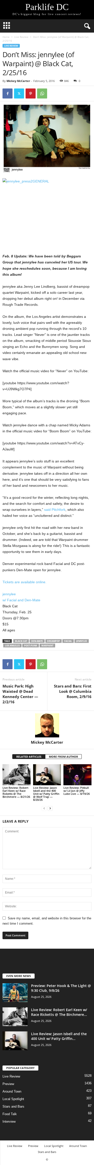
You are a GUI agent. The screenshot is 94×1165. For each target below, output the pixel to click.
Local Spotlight (13, 1099)
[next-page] (50, 808)
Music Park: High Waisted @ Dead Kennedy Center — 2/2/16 (20, 694)
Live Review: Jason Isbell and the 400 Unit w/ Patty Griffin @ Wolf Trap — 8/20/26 (46, 794)
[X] (19, 93)
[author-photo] (47, 725)
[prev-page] (44, 808)
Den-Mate (37, 641)
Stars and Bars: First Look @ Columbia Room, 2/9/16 (72, 691)
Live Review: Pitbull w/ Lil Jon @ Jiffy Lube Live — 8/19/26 (76, 791)
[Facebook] (8, 93)
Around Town (12, 1091)
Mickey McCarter (18, 81)
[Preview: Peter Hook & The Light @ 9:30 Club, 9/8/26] (15, 992)
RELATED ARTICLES (28, 756)
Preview (8, 1084)
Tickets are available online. (24, 582)
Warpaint (47, 645)
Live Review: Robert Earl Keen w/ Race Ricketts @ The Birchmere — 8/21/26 (16, 792)
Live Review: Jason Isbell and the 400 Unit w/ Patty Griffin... (59, 1036)
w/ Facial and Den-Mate (21, 600)
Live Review (21, 37)
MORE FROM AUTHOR (63, 756)
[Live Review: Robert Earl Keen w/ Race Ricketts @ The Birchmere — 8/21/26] (17, 774)
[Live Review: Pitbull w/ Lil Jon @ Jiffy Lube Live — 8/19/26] (77, 774)
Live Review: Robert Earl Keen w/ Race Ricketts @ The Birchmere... (59, 1012)
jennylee (9, 594)
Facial (68, 641)
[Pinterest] (31, 93)
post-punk (30, 645)
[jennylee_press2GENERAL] (47, 212)
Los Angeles (12, 645)
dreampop (53, 641)
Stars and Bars (13, 1106)
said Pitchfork (54, 510)
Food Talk (10, 1114)
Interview (9, 1121)
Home (6, 37)
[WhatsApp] (42, 93)
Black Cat (21, 641)
